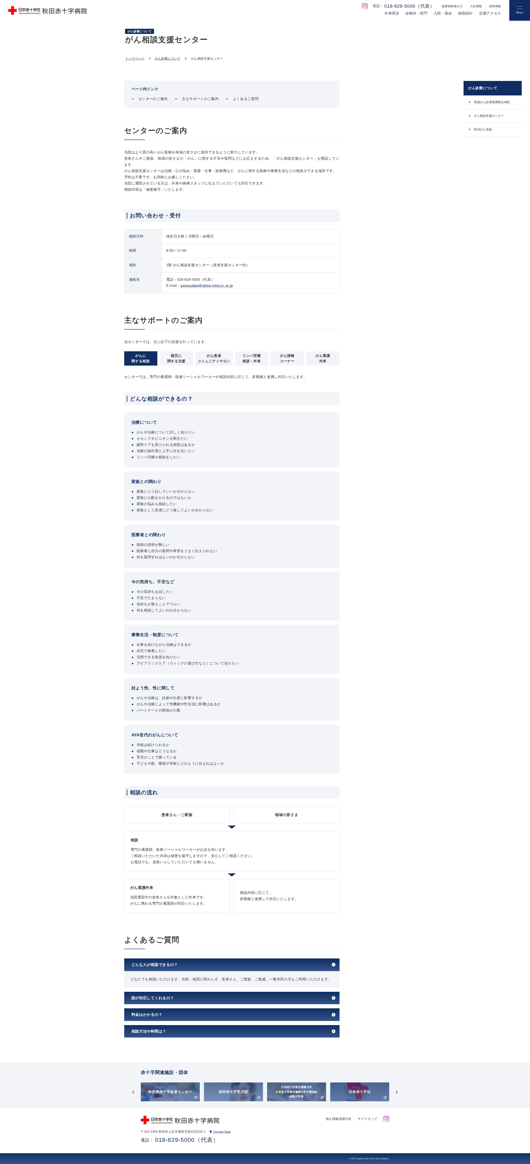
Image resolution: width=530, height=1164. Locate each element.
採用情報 (495, 6)
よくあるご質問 (246, 99)
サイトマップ (367, 1119)
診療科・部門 (417, 13)
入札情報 (476, 6)
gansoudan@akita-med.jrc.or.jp (207, 286)
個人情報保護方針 (339, 1119)
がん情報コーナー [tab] (287, 358)
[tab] (232, 964)
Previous (133, 1092)
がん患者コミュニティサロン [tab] (214, 358)
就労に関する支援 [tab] (176, 358)
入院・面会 (443, 13)
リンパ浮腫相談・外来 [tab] (251, 358)
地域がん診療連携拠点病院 (492, 102)
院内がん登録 (483, 129)
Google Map (222, 1131)
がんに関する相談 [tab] (140, 358)
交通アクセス (490, 13)
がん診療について (168, 58)
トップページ (135, 58)
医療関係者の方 (452, 6)
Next (397, 1092)
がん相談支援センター (489, 115)
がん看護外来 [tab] (323, 358)
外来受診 (392, 13)
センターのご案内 (153, 99)
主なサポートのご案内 (200, 99)
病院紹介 (465, 13)
